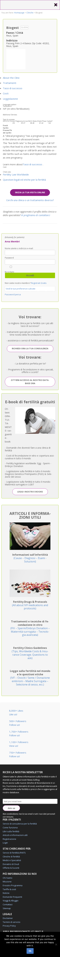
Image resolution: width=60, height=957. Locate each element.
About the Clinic (11, 77)
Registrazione (9, 839)
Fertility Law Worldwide (16, 174)
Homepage (19, 12)
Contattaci (7, 904)
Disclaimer (8, 918)
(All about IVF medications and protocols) (30, 605)
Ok (30, 951)
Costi (5, 93)
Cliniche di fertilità (11, 856)
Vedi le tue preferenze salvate (20, 288)
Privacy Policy (9, 925)
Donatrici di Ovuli (11, 864)
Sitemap (7, 908)
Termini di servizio (11, 922)
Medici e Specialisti (12, 860)
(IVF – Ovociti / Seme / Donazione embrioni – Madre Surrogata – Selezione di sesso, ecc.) (30, 677)
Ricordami (9, 272)
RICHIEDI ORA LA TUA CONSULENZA (30, 348)
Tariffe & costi (9, 889)
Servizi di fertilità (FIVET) (14, 852)
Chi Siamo (7, 877)
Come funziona (10, 827)
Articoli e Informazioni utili (15, 835)
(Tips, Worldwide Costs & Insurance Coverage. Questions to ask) (30, 653)
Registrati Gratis (39, 283)
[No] (56, 944)
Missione (7, 881)
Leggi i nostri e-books (30, 491)
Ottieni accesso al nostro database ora (30, 382)
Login (5, 842)
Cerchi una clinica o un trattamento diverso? (30, 200)
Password (9, 258)
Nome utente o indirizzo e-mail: (19, 248)
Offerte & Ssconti (11, 867)
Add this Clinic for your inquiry (16, 59)
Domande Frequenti (12, 896)
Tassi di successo (12, 88)
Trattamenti (9, 82)
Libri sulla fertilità (11, 831)
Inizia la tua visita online (30, 192)
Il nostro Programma (12, 885)
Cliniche (29, 12)
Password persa (13, 294)
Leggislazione (10, 98)
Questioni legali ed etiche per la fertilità (24, 179)
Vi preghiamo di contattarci (35, 215)
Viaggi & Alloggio (10, 900)
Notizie (6, 893)
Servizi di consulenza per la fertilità (20, 823)
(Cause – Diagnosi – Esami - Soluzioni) (30, 558)
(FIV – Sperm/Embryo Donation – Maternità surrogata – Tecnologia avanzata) (30, 628)
